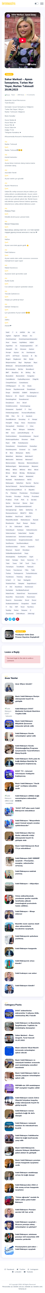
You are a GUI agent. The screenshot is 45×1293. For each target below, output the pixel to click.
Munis (21, 476)
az (23, 352)
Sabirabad (18, 526)
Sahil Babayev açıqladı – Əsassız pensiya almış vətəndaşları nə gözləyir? (26, 1224)
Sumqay (15, 560)
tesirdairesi (17, 570)
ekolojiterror (34, 392)
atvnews (23, 349)
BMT (7, 372)
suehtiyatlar (22, 556)
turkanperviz (18, 573)
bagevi (8, 359)
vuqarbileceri (31, 583)
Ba (36, 356)
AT (37, 346)
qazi (31, 503)
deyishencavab (19, 389)
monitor (13, 476)
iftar (14, 429)
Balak (31, 359)
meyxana (35, 466)
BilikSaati (9, 366)
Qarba (8, 503)
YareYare (30, 607)
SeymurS (31, 546)
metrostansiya (24, 466)
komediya (33, 446)
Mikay (8, 469)
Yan (11, 607)
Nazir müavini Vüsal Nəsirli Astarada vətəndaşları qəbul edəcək (27, 1050)
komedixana (10, 446)
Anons (14, 342)
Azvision (25, 356)
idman (8, 429)
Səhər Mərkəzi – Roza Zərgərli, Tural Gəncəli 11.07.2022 (24, 1037)
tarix (33, 563)
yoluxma (24, 610)
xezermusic (31, 597)
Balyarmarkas (11, 362)
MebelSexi (9, 456)
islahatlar (31, 429)
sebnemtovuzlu (31, 530)
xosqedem (25, 603)
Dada (29, 386)
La (29, 449)
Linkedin (17, 1272)
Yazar (13, 95)
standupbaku (10, 556)
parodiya (17, 496)
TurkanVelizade (31, 573)
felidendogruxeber (12, 412)
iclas (31, 426)
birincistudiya (10, 369)
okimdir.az (29, 1287)
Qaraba (33, 500)
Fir (18, 416)
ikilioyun (22, 429)
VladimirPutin (10, 583)
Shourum (9, 550)
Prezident (35, 496)
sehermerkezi (10, 533)
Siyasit (17, 550)
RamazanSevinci (11, 513)
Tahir (8, 563)
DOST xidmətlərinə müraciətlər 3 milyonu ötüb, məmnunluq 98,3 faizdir (27, 1013)
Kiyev (8, 443)
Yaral (22, 607)
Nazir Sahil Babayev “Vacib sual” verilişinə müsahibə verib (27, 785)
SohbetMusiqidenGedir (14, 553)
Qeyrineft (9, 506)
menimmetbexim (32, 463)
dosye (8, 392)
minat (36, 469)
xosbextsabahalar (12, 603)
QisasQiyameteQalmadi (23, 506)
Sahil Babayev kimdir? (25, 985)
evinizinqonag (25, 406)
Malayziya (19, 453)
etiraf (24, 402)
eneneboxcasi (24, 399)
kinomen (25, 439)
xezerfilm (9, 597)
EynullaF (19, 409)
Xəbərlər (9, 74)
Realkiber (9, 516)
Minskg (22, 473)
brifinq (28, 372)
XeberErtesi (21, 593)
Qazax (25, 503)
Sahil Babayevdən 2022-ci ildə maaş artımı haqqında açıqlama (27, 1187)
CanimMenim (10, 379)
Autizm (31, 349)
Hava (23, 423)
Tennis (8, 570)
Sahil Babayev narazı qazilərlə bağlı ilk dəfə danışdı (25, 1113)
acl (34, 332)
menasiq (21, 463)
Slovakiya (26, 550)
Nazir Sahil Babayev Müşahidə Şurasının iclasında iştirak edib (24, 723)
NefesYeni (19, 483)
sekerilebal (22, 533)
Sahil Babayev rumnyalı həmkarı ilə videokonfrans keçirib (26, 1125)
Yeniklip (8, 610)
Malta (28, 453)
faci (30, 409)
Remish (35, 520)
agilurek (17, 336)
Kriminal (22, 449)
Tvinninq (19, 577)
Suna (22, 560)
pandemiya (24, 493)
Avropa (8, 352)
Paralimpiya (34, 493)
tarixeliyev (10, 566)
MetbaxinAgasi (11, 466)
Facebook (10, 1269)
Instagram (34, 1269)
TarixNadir (20, 566)
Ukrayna (28, 577)
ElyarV (21, 396)
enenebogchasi (11, 399)
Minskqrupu (31, 473)
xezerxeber (18, 600)
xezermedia (19, 597)
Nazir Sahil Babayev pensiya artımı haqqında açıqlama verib (27, 1162)
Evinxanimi (9, 409)
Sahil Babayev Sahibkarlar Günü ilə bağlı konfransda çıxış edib (27, 1137)
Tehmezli (30, 566)
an (31, 336)
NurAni (28, 483)
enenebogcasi (31, 396)
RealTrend (19, 516)
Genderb (29, 416)
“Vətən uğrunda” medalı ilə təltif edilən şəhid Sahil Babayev (27, 1199)
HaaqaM (9, 423)
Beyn (35, 362)
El (16, 396)
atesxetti (9, 349)
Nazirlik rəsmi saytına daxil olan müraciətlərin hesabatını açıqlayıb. (27, 926)
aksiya (24, 336)
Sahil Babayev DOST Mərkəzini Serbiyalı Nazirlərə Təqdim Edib (27, 711)
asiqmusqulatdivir (26, 346)
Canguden (30, 376)
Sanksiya (20, 530)
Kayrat (36, 436)
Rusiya (25, 523)
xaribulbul (9, 590)
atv (16, 349)
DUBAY (24, 392)
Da (24, 386)
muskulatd (29, 476)
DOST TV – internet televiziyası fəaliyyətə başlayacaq (24, 773)
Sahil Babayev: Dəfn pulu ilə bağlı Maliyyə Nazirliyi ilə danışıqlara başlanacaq (27, 761)
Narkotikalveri (19, 479)
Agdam (8, 336)
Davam (8, 389)
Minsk (15, 473)
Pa (7, 493)
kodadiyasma (23, 443)
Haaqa (34, 419)
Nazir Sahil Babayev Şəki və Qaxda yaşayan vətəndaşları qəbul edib (27, 1075)
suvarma (30, 560)
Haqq (16, 423)
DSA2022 (16, 392)
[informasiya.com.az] (9, 3)
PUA (22, 500)
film (13, 416)
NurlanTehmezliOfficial (14, 490)
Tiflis (26, 570)
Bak (25, 359)
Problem (9, 500)
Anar (7, 342)
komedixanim (22, 446)
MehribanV (29, 456)
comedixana (23, 382)
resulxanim (10, 523)
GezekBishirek (11, 419)
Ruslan (33, 523)
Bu (34, 372)
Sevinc (23, 546)
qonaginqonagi (11, 510)
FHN (7, 416)
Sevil (37, 540)
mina (29, 469)
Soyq (26, 553)
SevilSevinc (10, 543)
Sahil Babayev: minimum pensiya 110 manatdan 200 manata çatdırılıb (27, 1236)
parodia (9, 496)
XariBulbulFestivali (22, 590)
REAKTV (23, 513)
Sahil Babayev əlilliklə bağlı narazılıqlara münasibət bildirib (27, 798)
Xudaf (34, 603)
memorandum (10, 463)
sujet (31, 556)
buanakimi (9, 376)
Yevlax (16, 610)
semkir (31, 533)
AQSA (32, 342)
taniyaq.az (22, 1289)
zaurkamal (9, 613)
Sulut (7, 560)
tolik (33, 570)
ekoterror (9, 396)
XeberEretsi (10, 593)
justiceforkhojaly (23, 433)
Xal (11, 587)
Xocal (27, 600)
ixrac (13, 433)
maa (11, 453)
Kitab (32, 439)
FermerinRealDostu (28, 412)
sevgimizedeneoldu (25, 540)
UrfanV (8, 580)
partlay (26, 496)
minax (8, 473)
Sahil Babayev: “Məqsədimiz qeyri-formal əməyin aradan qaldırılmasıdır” (27, 822)
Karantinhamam (25, 436)
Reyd (18, 523)
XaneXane (18, 587)
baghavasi (17, 359)
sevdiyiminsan (11, 540)
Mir (7, 476)
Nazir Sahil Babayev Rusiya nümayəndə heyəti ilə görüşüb (27, 698)
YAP (16, 607)
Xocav (34, 600)
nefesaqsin (10, 483)
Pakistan (14, 493)
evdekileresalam (11, 406)
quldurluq (29, 510)
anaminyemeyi (11, 339)
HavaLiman (32, 423)
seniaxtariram (11, 536)
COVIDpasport (11, 386)
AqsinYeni (9, 346)
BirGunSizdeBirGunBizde (24, 366)
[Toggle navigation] (41, 4)
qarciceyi (16, 503)
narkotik (9, 479)
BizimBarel (30, 369)
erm (18, 402)
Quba (21, 510)
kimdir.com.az (19, 1287)
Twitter (22, 1269)
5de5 (7, 332)
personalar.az (7, 1287)
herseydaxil (10, 426)
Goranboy (22, 419)
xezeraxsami (32, 593)
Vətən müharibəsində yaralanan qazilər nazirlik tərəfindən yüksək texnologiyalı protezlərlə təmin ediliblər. (26, 901)
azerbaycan (31, 352)
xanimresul (29, 587)
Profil (16, 500)
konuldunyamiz (11, 449)
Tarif (27, 563)
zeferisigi (31, 613)
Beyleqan (27, 362)
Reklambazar (25, 520)
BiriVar (20, 369)
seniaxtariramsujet (25, 536)
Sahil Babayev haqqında (26, 948)
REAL (31, 513)
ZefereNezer (20, 613)
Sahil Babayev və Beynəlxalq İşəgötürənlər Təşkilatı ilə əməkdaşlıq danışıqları (27, 1025)
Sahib (27, 526)
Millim (15, 469)
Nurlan (36, 483)
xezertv (8, 600)
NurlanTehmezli (11, 486)
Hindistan (20, 426)
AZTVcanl (16, 356)
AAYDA (22, 332)
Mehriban (19, 456)
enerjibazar (10, 402)
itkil (7, 433)
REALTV (28, 516)
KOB (13, 443)
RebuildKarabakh (12, 520)
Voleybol (21, 583)
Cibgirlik (35, 379)
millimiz (22, 469)
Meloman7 (29, 459)
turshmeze (10, 577)
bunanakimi (20, 376)
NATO (29, 479)
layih (35, 449)
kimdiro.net (38, 1287)
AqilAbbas (23, 342)
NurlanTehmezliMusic (27, 486)
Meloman (19, 459)
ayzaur (16, 352)
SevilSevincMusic (22, 543)
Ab (29, 332)
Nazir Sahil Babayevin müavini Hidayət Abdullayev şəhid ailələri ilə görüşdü (27, 1150)
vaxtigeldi (27, 580)
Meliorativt (9, 459)
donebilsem (31, 389)
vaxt (19, 580)
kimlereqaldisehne (12, 439)
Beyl (20, 362)
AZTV (8, 356)
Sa (11, 526)
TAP (21, 563)
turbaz (8, 573)
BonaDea (15, 372)
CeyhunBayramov (24, 379)
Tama (15, 563)
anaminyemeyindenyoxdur (28, 339)
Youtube (29, 1272)
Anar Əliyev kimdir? (23, 684)
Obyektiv (32, 490)
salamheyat (10, 530)
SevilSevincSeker (12, 546)
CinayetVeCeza (11, 382)
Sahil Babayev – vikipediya (27, 883)
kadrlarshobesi (11, 436)
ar (16, 346)
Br (22, 372)
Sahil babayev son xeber (26, 973)
